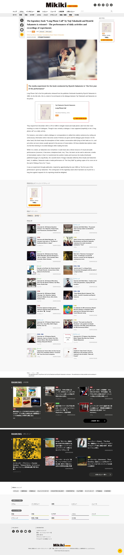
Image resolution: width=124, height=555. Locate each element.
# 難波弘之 (32, 491)
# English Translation (44, 37)
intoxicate (42, 31)
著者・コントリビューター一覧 (44, 532)
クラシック (53, 15)
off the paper (48, 31)
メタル (39, 15)
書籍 (70, 15)
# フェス (16, 491)
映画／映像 (63, 15)
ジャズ (46, 15)
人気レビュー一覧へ (101, 474)
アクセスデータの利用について (44, 539)
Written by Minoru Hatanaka (34, 35)
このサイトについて (41, 530)
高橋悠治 (30, 215)
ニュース (53, 11)
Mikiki (28, 373)
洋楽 (26, 15)
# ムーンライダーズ (43, 491)
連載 (38, 11)
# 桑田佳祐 (24, 491)
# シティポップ (89, 491)
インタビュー (30, 11)
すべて (15, 15)
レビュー (45, 11)
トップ (15, 11)
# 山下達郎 (80, 491)
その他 (77, 15)
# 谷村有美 (107, 491)
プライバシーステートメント (43, 536)
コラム (21, 11)
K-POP (32, 15)
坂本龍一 (37, 215)
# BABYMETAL (70, 491)
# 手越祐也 (99, 491)
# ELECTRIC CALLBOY (57, 491)
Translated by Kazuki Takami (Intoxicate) (53, 35)
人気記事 (61, 11)
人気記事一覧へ (95, 421)
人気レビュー (71, 11)
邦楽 (20, 15)
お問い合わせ (39, 534)
